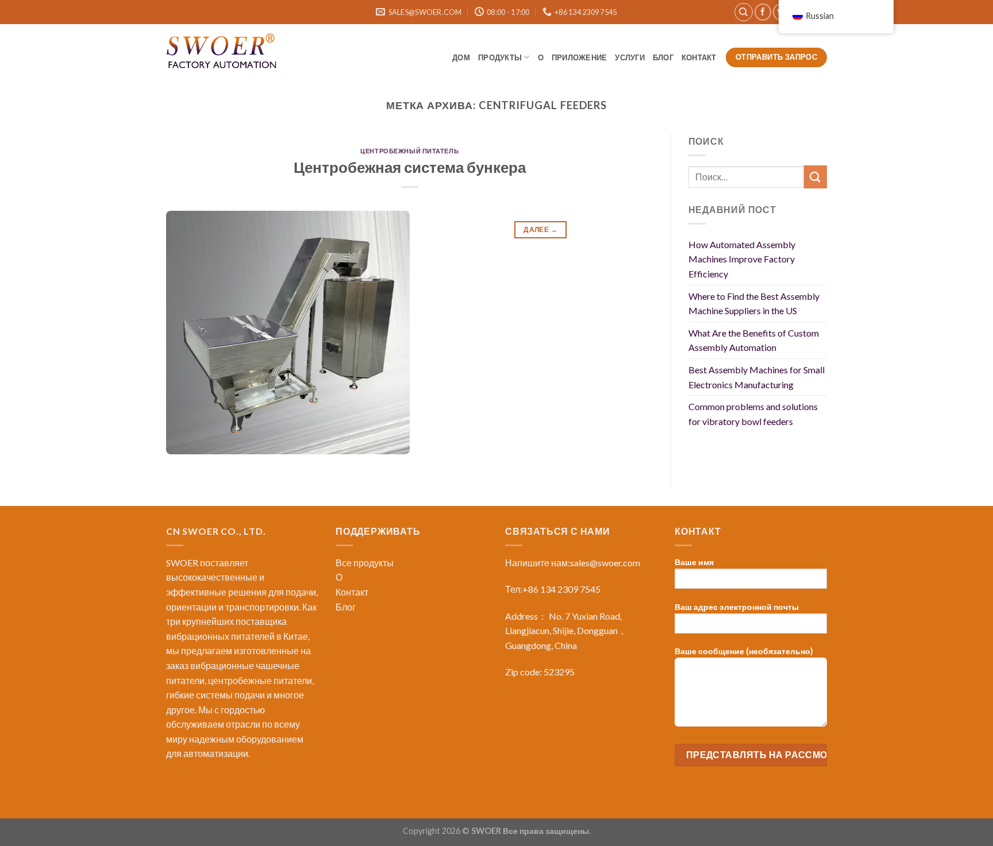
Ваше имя (694, 562)
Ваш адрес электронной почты (737, 607)
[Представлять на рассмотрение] (815, 176)
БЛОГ (663, 57)
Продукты (500, 57)
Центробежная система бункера (410, 167)
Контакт (700, 57)
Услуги (630, 57)
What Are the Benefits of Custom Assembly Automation (753, 340)
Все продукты (365, 562)
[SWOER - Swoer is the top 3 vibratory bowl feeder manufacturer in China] (223, 52)
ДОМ (461, 57)
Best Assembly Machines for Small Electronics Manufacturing (756, 377)
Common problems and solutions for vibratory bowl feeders (753, 414)
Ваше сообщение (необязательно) (744, 651)
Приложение (579, 57)
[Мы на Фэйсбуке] (763, 11)
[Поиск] (743, 12)
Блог (346, 606)
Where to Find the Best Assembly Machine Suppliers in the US (753, 303)
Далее (540, 229)
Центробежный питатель (409, 150)
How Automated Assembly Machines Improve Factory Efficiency (741, 259)
